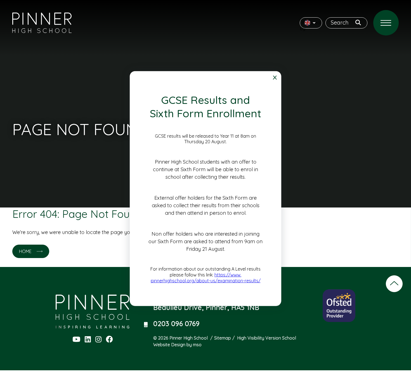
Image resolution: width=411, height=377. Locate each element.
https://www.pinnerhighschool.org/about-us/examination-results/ (206, 277)
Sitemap (222, 338)
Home (25, 251)
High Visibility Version (259, 338)
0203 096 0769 (176, 324)
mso (197, 344)
